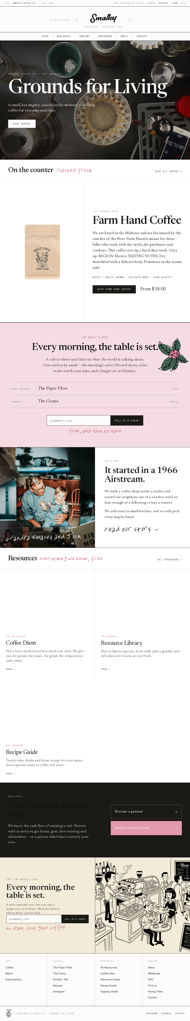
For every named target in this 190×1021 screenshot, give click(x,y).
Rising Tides (155, 991)
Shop (45, 36)
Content (84, 36)
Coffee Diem (108, 973)
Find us (152, 985)
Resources (105, 36)
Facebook (166, 1013)
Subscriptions (14, 979)
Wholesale (64, 36)
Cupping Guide (109, 991)
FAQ (150, 979)
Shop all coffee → (168, 171)
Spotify (179, 1013)
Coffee (9, 967)
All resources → (170, 559)
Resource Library (111, 979)
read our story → (131, 529)
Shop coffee (22, 123)
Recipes (58, 985)
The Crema (59, 973)
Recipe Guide (108, 985)
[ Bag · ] (178, 3)
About (124, 36)
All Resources (109, 967)
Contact (142, 36)
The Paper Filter (62, 967)
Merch (9, 973)
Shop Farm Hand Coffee (114, 289)
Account (163, 3)
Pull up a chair (127, 420)
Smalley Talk (60, 979)
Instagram (59, 991)
